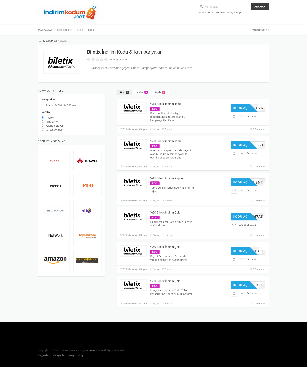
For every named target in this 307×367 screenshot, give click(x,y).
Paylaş (155, 129)
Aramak (260, 6)
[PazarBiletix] (62, 62)
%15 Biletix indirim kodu (165, 103)
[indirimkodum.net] (71, 12)
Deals (159, 92)
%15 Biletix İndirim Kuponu (167, 178)
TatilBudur (221, 12)
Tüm (124, 92)
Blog (80, 30)
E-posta (168, 129)
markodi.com (96, 350)
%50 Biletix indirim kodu (165, 141)
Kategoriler (64, 30)
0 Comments (258, 129)
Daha (171, 120)
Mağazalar (45, 30)
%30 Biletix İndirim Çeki (165, 212)
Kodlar (141, 92)
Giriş (91, 30)
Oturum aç (262, 30)
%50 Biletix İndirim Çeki (165, 246)
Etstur (229, 12)
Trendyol (238, 12)
